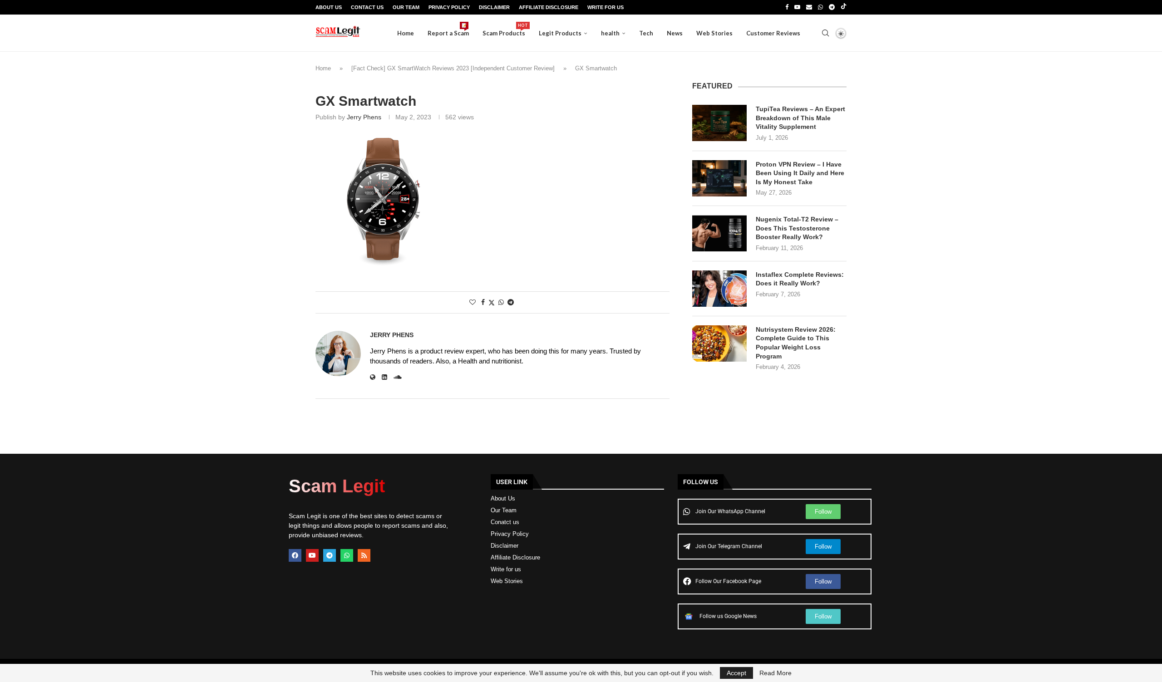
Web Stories (714, 33)
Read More (775, 673)
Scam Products (504, 30)
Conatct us (505, 522)
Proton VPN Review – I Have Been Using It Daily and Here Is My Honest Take (800, 173)
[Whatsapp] (820, 7)
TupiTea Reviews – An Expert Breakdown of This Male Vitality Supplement (800, 117)
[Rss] (364, 555)
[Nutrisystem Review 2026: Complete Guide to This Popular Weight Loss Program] (719, 343)
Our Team (406, 7)
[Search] (825, 33)
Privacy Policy (449, 7)
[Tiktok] (844, 7)
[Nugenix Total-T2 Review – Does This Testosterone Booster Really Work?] (719, 233)
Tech (646, 33)
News (675, 33)
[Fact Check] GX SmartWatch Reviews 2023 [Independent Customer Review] (453, 68)
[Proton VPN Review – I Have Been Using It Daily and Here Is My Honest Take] (719, 178)
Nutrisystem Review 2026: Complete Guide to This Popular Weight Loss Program (796, 343)
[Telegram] (832, 7)
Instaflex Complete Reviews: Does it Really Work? (800, 279)
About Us (328, 7)
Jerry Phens (364, 117)
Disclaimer (494, 7)
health (610, 33)
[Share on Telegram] (510, 302)
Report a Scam (448, 30)
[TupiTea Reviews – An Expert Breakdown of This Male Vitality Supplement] (719, 123)
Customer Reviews (773, 33)
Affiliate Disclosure (548, 7)
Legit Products (560, 33)
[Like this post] (472, 302)
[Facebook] (786, 7)
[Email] (809, 7)
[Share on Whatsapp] (501, 302)
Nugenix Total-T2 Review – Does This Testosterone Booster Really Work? (797, 228)
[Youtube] (797, 7)
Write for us (506, 569)
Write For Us (605, 7)
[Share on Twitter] (491, 302)
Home (405, 33)
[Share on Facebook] (483, 302)
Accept (736, 673)
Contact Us (367, 7)
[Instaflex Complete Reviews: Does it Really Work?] (719, 288)
